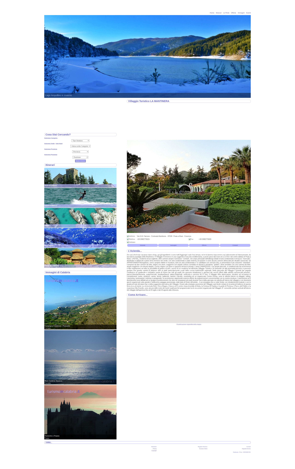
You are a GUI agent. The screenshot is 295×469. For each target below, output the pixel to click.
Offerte (233, 13)
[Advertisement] (189, 121)
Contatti (235, 245)
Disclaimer (154, 446)
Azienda (142, 245)
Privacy (155, 448)
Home (212, 13)
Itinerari (218, 13)
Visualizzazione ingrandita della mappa (188, 324)
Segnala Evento (246, 448)
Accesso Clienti (203, 448)
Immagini (241, 13)
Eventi (248, 13)
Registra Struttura (202, 446)
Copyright (154, 450)
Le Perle (226, 13)
